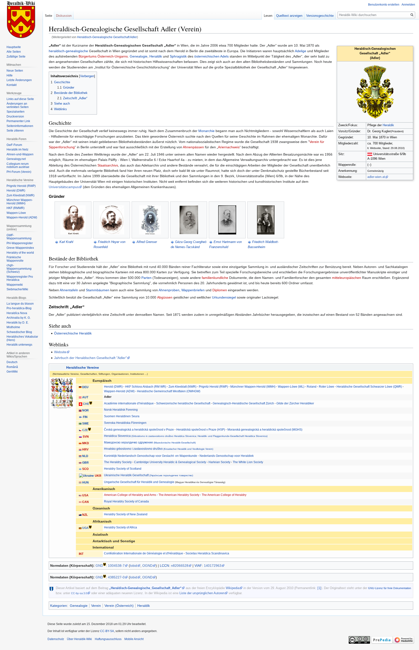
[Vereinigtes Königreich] (80, 462)
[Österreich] (369, 154)
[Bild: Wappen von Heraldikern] (62, 393)
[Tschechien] (80, 430)
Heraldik (388, 125)
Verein (96, 606)
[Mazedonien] (80, 443)
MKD (85, 443)
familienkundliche (215, 278)
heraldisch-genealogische (68, 51)
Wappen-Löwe (16, 213)
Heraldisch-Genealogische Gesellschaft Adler (107, 37)
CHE (86, 404)
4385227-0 (116, 577)
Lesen (268, 15)
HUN (85, 482)
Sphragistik (178, 56)
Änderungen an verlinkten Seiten (18, 105)
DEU (85, 387)
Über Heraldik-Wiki (79, 639)
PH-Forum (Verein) (19, 172)
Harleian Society (219, 462)
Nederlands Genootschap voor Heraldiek (227, 456)
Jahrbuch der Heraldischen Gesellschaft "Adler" (90, 358)
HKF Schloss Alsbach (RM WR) (145, 386)
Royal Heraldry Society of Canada (126, 501)
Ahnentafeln (69, 290)
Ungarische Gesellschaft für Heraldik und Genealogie (139, 482)
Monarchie (206, 131)
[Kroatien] (80, 449)
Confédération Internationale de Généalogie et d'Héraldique (143, 553)
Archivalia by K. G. (19, 317)
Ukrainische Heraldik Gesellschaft (148, 475)
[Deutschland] (80, 387)
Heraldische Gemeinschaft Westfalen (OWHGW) (168, 391)
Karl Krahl (66, 242)
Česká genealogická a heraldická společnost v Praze (139, 429)
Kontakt (11, 85)
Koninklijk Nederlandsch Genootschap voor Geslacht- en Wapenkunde (150, 456)
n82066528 (179, 565)
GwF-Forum (14, 145)
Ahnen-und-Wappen (20, 154)
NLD (85, 456)
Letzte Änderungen (19, 80)
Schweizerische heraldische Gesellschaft (183, 403)
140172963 (212, 565)
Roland (311, 386)
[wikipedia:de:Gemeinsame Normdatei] (104, 564)
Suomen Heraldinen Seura (121, 416)
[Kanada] (80, 502)
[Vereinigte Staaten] (80, 495)
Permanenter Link (18, 121)
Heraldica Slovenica (185, 436)
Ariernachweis (229, 147)
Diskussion (64, 15)
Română (12, 367)
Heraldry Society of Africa (120, 527)
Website (60, 352)
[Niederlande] (80, 456)
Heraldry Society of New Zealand (125, 514)
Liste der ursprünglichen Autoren (202, 593)
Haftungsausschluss (108, 639)
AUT (85, 397)
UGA (85, 528)
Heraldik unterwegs (19, 344)
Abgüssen (164, 297)
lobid (133, 565)
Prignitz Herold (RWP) (213, 386)
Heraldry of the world (20, 252)
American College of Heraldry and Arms (130, 495)
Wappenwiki (15, 284)
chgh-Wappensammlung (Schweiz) (19, 269)
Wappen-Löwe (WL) (291, 386)
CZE (85, 430)
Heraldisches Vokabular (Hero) (22, 338)
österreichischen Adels (211, 56)
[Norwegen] (80, 410)
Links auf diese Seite (20, 99)
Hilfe (10, 75)
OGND (147, 565)
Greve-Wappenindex (20, 248)
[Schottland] (80, 469)
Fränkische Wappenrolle (15, 259)
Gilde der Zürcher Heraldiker (295, 403)
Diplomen (219, 290)
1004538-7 (116, 565)
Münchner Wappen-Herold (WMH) (252, 386)
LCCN (164, 565)
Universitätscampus (64, 187)
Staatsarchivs (107, 165)
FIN (85, 417)
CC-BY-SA (107, 631)
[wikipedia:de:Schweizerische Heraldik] (90, 403)
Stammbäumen (97, 290)
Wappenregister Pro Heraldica (20, 278)
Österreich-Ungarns (112, 56)
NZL (85, 515)
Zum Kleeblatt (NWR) (182, 386)
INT (81, 554)
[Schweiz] (80, 404)
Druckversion (15, 116)
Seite (48, 15)
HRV (85, 449)
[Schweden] (80, 423)
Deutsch (12, 362)
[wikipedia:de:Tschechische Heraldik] (89, 429)
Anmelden (408, 4)
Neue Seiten (15, 70)
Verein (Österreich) (119, 606)
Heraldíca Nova (17, 313)
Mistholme (13, 327)
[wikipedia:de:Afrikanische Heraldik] (90, 526)
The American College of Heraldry (224, 495)
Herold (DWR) (113, 386)
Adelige (300, 51)
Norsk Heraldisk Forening (121, 409)
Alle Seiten (14, 51)
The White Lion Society (248, 462)
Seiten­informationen (20, 126)
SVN (86, 436)
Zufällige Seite (16, 56)
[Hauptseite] (21, 19)
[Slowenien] (80, 436)
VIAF (198, 565)
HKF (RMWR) (15, 208)
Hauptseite (14, 47)
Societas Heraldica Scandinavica (207, 553)
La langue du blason (20, 303)
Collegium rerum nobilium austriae (18, 165)
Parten (146, 278)
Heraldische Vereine (82, 367)
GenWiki (12, 371)
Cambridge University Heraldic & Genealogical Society (170, 462)
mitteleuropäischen (346, 278)
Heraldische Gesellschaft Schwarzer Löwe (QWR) (369, 386)
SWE (85, 423)
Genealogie (138, 56)
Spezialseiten (15, 111)
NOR (85, 410)
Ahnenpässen (193, 147)
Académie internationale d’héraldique (129, 403)
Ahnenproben (169, 290)
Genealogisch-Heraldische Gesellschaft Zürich (243, 403)
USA (85, 495)
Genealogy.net (16, 159)
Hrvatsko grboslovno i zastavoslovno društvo (158, 448)
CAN (85, 502)
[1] (319, 588)
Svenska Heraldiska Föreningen (125, 423)
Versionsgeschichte (320, 15)
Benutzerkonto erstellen (383, 4)
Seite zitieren (15, 130)
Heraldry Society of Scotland (122, 468)
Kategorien (58, 606)
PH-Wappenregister (20, 243)
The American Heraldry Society (179, 495)
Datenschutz (56, 639)
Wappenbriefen (193, 290)
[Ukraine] (86, 475)
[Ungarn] (80, 482)
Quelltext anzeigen (289, 15)
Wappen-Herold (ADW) (119, 391)
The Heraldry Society (118, 462)
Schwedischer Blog (19, 332)
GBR (85, 462)
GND (99, 565)
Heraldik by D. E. (18, 322)
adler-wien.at (376, 177)
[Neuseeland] (80, 515)
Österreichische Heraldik (73, 333)
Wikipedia (232, 588)
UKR (98, 475)
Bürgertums (88, 56)
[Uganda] (80, 528)
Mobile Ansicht (134, 639)
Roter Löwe (326, 386)
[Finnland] (80, 417)
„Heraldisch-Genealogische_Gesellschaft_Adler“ (145, 588)
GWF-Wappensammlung (19, 236)
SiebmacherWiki (17, 289)
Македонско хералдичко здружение (150, 442)
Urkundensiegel (224, 297)
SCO (85, 469)
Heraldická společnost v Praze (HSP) (200, 429)
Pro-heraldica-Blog (19, 308)
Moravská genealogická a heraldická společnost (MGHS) (264, 429)
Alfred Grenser (147, 242)
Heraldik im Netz (17, 149)
